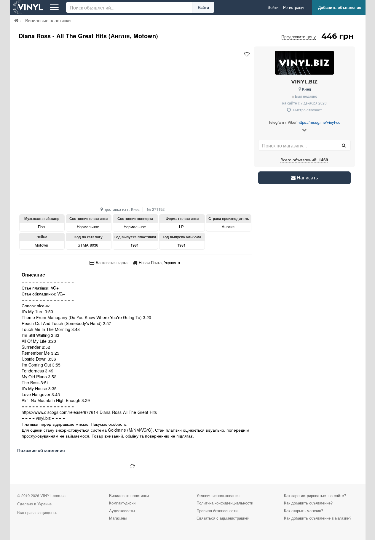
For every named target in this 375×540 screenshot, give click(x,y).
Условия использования (218, 495)
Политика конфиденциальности (225, 503)
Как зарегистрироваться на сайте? (315, 495)
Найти (203, 7)
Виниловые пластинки (129, 495)
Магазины (118, 518)
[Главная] (16, 20)
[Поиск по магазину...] (343, 145)
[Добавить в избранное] (247, 54)
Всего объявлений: (304, 160)
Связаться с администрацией (223, 518)
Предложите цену (298, 36)
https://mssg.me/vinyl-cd (319, 122)
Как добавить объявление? (308, 503)
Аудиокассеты (122, 510)
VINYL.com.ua (53, 495)
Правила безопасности (217, 510)
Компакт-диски (122, 503)
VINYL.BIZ (304, 81)
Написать (307, 177)
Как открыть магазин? (303, 510)
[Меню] (54, 7)
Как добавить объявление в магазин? (317, 518)
